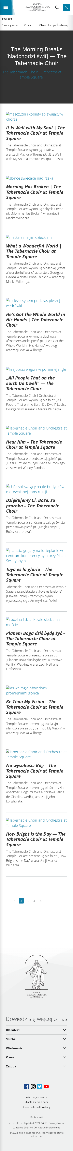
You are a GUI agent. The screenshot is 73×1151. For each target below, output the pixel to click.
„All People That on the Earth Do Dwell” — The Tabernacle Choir (30, 383)
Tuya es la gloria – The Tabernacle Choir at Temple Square (34, 574)
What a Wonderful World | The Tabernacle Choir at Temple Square (34, 251)
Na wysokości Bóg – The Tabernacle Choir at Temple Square (34, 770)
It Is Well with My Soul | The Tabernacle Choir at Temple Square (35, 132)
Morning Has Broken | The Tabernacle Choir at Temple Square (34, 191)
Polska (7, 19)
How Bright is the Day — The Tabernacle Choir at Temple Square (35, 839)
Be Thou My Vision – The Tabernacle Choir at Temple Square (34, 706)
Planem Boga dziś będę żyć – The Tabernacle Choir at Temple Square (35, 638)
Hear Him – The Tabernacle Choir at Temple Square (34, 444)
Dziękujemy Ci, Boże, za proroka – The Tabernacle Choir (32, 505)
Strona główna (10, 25)
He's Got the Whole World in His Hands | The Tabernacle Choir (35, 319)
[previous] (8, 901)
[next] (47, 901)
